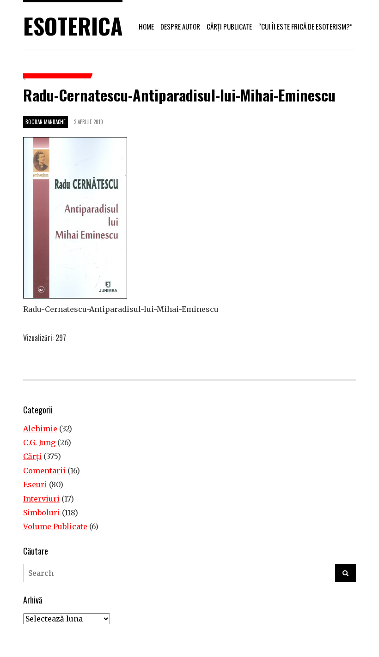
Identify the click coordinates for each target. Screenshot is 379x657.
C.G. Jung (39, 442)
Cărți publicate (229, 26)
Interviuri (41, 498)
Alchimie (40, 428)
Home (146, 26)
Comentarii (44, 470)
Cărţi (32, 456)
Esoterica (72, 25)
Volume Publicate (55, 526)
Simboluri (41, 512)
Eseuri (35, 484)
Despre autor (180, 26)
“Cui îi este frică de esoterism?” (305, 26)
